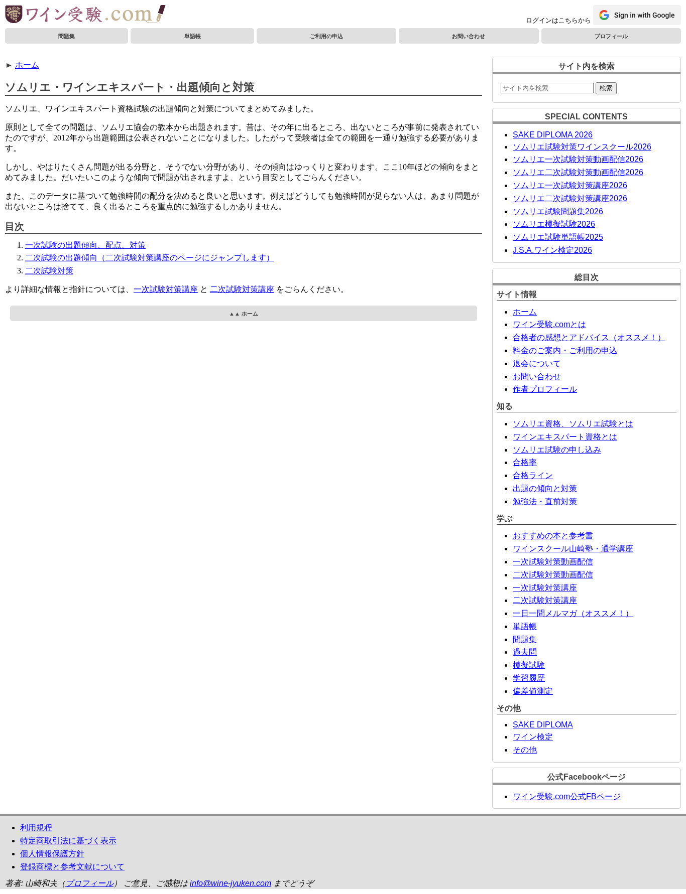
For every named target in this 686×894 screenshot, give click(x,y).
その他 (525, 750)
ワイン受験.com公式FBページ (567, 796)
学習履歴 (529, 678)
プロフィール (611, 36)
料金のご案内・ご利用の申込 (565, 350)
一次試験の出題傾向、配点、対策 (85, 245)
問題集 (66, 36)
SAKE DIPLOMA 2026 (553, 134)
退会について (537, 363)
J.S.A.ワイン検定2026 (552, 250)
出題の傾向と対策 (545, 488)
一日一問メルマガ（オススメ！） (573, 613)
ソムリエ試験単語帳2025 (558, 237)
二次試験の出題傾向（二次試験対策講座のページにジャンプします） (149, 257)
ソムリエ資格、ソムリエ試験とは (573, 423)
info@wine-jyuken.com (230, 883)
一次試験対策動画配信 (553, 561)
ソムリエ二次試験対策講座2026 (570, 198)
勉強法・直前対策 (545, 501)
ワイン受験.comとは (549, 324)
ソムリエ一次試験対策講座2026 (570, 185)
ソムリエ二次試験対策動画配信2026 (578, 172)
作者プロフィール (545, 389)
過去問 (525, 652)
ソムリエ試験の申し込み (557, 449)
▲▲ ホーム (243, 314)
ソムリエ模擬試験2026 (554, 224)
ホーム (27, 65)
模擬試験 (529, 665)
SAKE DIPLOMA (543, 724)
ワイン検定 (533, 736)
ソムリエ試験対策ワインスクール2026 (582, 146)
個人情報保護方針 (52, 853)
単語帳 (192, 36)
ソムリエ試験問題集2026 (558, 211)
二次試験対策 (49, 270)
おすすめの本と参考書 (553, 535)
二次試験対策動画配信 (553, 574)
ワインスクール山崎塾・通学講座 (573, 548)
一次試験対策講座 (166, 289)
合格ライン (533, 475)
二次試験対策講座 (242, 289)
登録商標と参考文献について (72, 866)
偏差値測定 (533, 691)
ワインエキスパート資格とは (565, 436)
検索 (606, 88)
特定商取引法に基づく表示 (68, 840)
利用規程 (36, 827)
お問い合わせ (468, 36)
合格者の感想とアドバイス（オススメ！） (589, 337)
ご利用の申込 (326, 36)
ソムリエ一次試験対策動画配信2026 (578, 159)
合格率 (525, 462)
